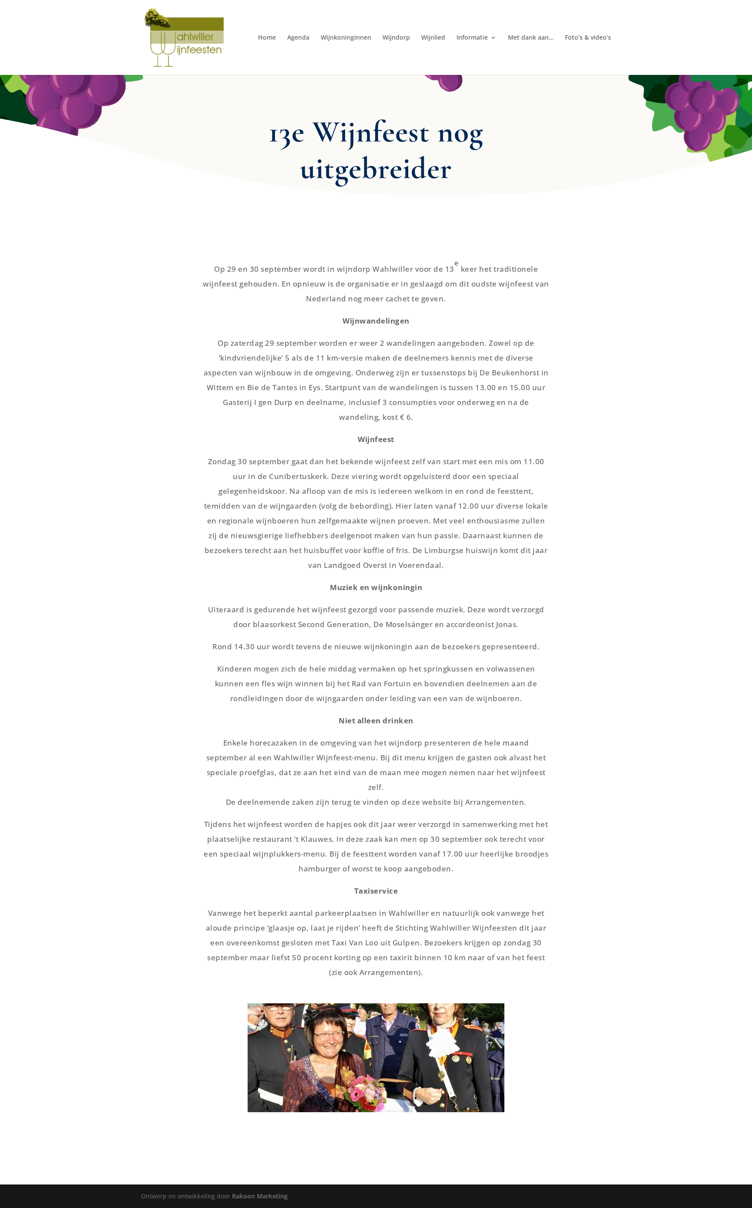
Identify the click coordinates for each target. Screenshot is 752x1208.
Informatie (472, 37)
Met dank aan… (531, 37)
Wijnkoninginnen (346, 37)
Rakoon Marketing (260, 1196)
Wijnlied (433, 37)
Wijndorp (396, 37)
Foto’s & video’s (588, 37)
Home (267, 37)
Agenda (298, 37)
